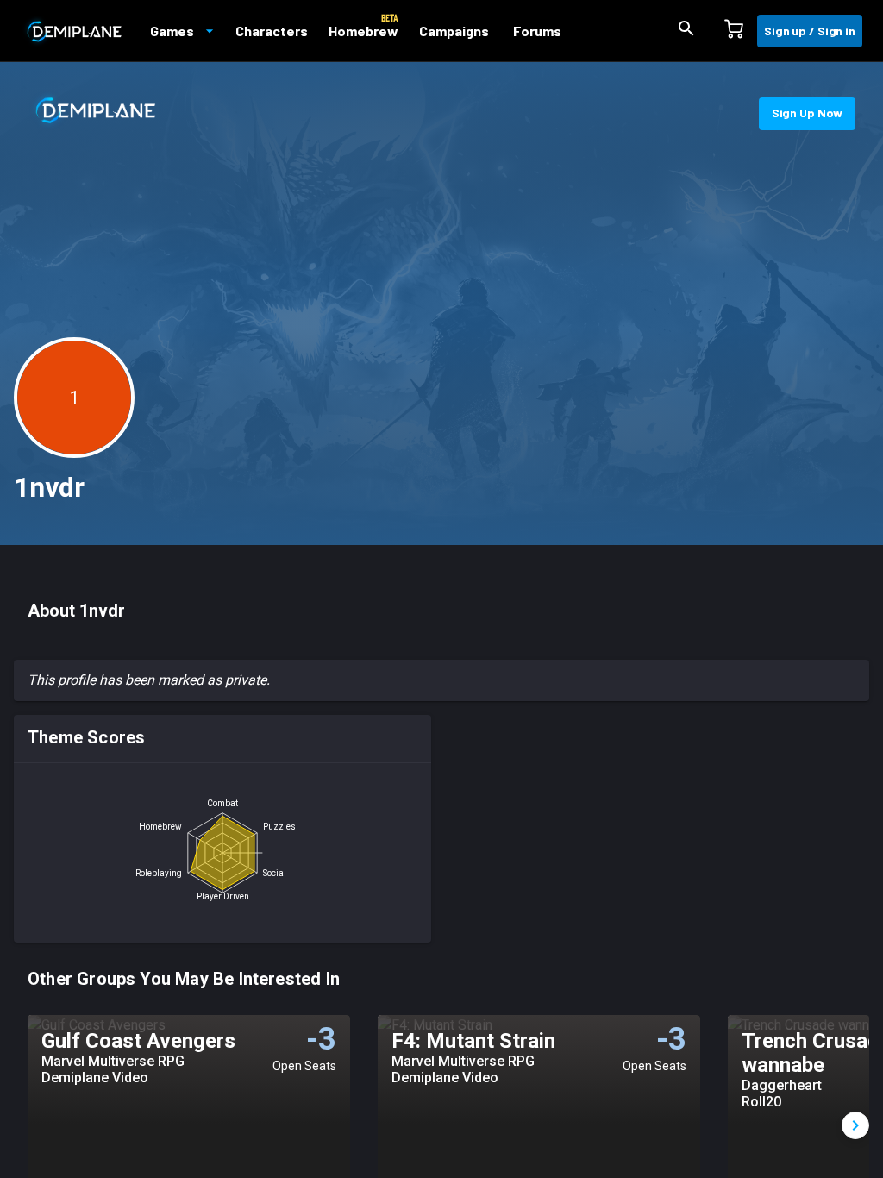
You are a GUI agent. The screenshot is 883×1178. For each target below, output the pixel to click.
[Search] (686, 31)
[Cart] (734, 31)
